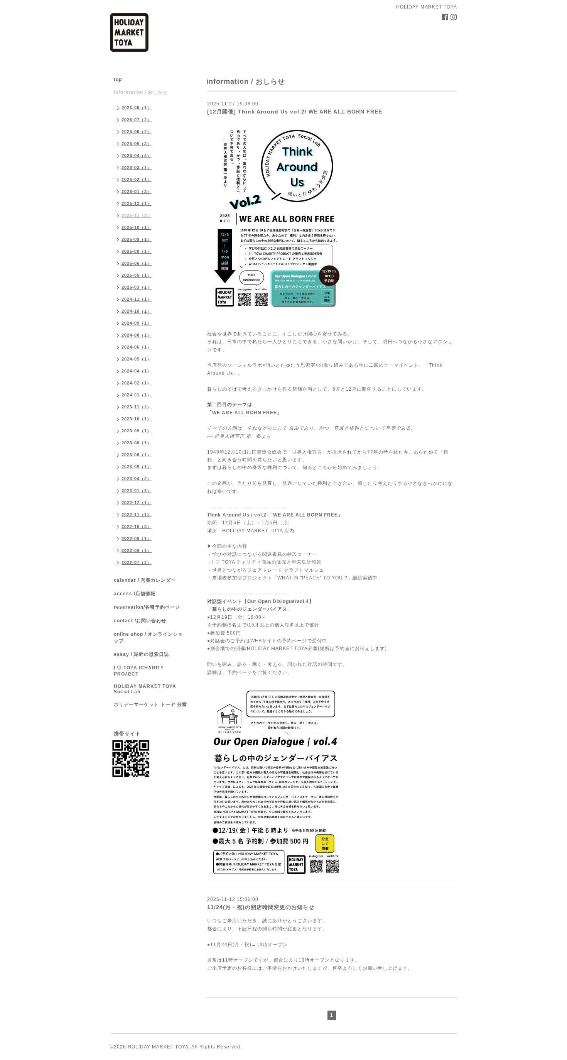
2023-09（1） (137, 430)
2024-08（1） (137, 335)
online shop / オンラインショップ (148, 637)
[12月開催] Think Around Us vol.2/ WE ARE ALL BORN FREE (294, 111)
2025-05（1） (137, 275)
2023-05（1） (137, 466)
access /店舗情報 (134, 593)
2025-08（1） (137, 251)
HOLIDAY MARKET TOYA (158, 1047)
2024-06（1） (137, 347)
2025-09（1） (137, 239)
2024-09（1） (137, 323)
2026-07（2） (137, 119)
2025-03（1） (137, 287)
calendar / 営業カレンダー (145, 580)
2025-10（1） (137, 227)
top (118, 79)
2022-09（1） (137, 538)
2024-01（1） (137, 395)
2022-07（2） (137, 562)
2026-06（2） (137, 131)
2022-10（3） (137, 526)
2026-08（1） (137, 107)
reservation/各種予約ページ (147, 607)
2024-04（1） (137, 371)
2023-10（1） (137, 419)
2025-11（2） (137, 215)
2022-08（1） (137, 550)
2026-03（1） (137, 167)
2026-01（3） (137, 191)
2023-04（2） (137, 478)
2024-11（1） (137, 299)
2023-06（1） (137, 454)
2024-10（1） (137, 311)
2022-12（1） (137, 502)
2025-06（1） (137, 263)
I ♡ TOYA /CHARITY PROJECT (139, 671)
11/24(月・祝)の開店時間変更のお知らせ (260, 907)
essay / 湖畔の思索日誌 (141, 654)
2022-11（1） (137, 514)
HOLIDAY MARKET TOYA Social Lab (145, 689)
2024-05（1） (137, 359)
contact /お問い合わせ (140, 620)
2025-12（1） (137, 203)
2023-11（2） (137, 407)
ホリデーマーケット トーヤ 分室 (150, 704)
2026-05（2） (137, 143)
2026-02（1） (137, 179)
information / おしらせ (141, 92)
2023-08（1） (137, 442)
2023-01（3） (137, 490)
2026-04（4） (137, 155)
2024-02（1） (137, 383)
